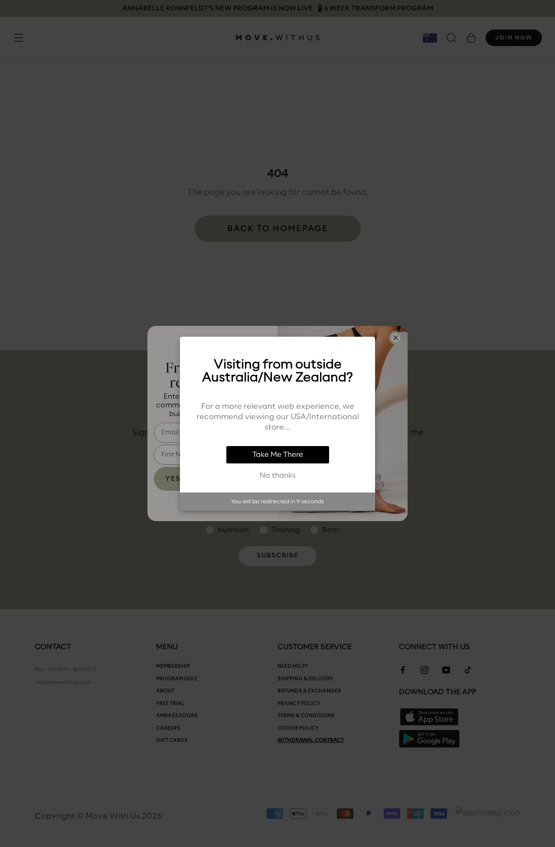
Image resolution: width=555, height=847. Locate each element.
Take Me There (277, 455)
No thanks (278, 475)
